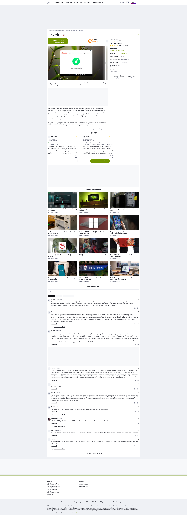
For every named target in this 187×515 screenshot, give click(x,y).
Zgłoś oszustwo (84, 2)
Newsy (76, 2)
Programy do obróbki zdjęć (52, 483)
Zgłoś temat (95, 502)
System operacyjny (82, 487)
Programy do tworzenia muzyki (53, 484)
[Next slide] (106, 63)
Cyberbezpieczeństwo (83, 486)
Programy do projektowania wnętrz (54, 486)
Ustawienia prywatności (119, 502)
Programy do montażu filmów (53, 487)
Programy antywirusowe (72, 30)
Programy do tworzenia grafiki (53, 492)
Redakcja (74, 502)
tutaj (76, 512)
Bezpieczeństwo (60, 30)
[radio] (110, 41)
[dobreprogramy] (58, 2)
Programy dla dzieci (51, 491)
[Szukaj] (120, 2)
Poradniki (80, 483)
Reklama (88, 502)
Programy (69, 2)
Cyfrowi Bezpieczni (97, 2)
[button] (138, 2)
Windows (52, 30)
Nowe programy (50, 494)
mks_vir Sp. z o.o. (126, 53)
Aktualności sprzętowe (83, 484)
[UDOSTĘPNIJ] (107, 41)
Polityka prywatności (105, 502)
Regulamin (82, 502)
